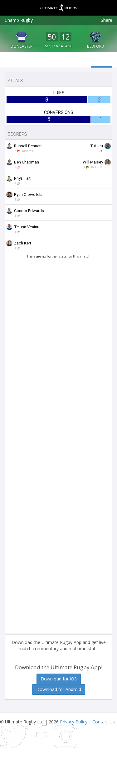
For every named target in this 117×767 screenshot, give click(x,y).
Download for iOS (59, 679)
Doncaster (21, 46)
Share (106, 20)
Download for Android (58, 689)
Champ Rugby (19, 20)
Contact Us (103, 722)
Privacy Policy (73, 722)
